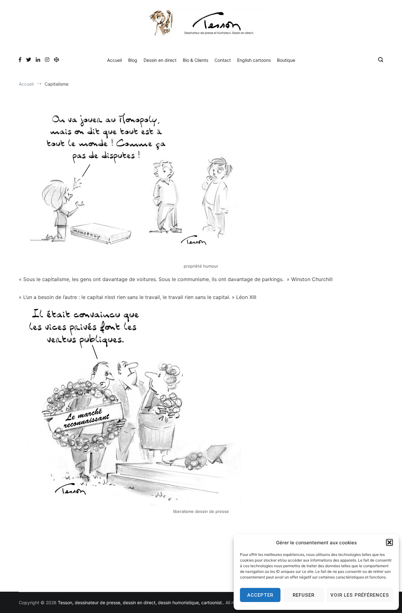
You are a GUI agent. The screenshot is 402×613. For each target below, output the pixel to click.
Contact (223, 60)
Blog (132, 60)
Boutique (286, 60)
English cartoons (254, 60)
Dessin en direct (160, 60)
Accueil (114, 60)
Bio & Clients (195, 60)
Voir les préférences (359, 595)
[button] (389, 542)
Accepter (260, 595)
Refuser (303, 595)
